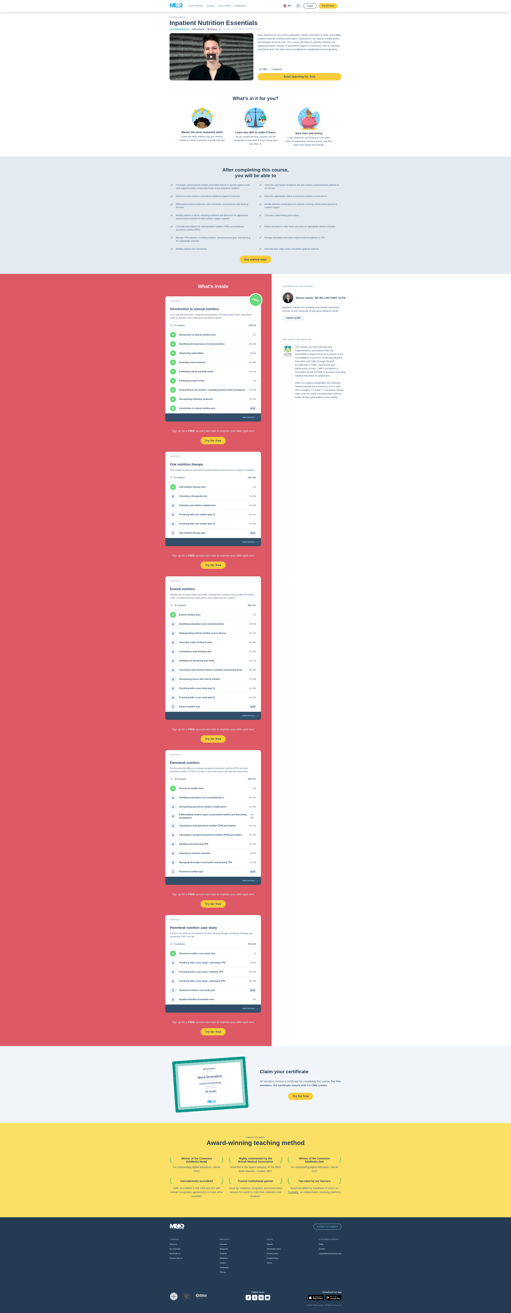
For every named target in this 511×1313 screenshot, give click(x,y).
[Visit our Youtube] (267, 1297)
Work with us (175, 1253)
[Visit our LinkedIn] (261, 1297)
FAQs (321, 1244)
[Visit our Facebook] (248, 1297)
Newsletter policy (274, 1249)
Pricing (210, 6)
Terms (269, 1263)
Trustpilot (293, 1192)
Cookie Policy (272, 1258)
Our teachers (175, 1249)
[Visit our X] (254, 1297)
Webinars (224, 1258)
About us (173, 1244)
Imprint (270, 1244)
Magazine (224, 1249)
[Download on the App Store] (316, 1297)
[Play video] (211, 57)
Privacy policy (272, 1253)
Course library (195, 6)
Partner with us (176, 1258)
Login (310, 6)
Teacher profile (293, 318)
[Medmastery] (176, 6)
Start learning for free (299, 76)
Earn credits (225, 6)
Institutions (240, 6)
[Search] (298, 6)
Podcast (223, 1253)
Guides (223, 1263)
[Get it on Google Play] (333, 1297)
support (327, 1226)
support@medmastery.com (330, 1253)
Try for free (328, 6)
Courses (223, 1244)
